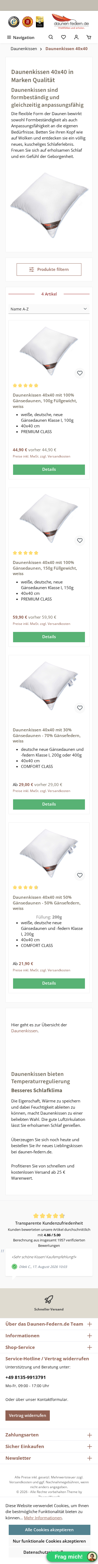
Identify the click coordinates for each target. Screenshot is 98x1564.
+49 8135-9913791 (25, 1377)
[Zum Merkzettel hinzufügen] (79, 373)
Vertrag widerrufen (27, 1415)
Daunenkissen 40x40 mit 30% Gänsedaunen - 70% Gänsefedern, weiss (47, 735)
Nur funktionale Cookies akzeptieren (49, 1541)
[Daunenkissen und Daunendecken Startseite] (71, 22)
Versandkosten (20, 1482)
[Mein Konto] (76, 37)
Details (49, 469)
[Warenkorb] (88, 37)
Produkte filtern (52, 269)
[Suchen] (51, 37)
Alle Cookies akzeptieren (49, 1529)
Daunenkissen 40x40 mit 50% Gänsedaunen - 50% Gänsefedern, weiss (47, 902)
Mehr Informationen (43, 1517)
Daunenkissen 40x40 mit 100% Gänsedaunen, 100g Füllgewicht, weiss (45, 400)
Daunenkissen (24, 1030)
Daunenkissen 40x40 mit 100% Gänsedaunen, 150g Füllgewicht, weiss (45, 568)
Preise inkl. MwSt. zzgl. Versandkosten (41, 456)
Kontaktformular (52, 1399)
